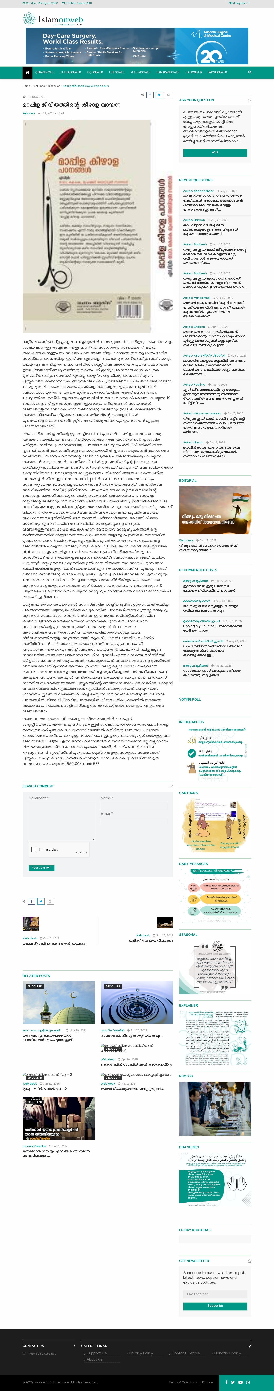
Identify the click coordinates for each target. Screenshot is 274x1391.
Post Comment (41, 868)
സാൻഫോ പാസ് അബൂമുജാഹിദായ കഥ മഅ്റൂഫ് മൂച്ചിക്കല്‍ (212, 673)
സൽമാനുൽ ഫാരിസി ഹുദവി (203, 642)
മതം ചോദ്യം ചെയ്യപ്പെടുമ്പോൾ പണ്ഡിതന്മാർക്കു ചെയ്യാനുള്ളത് (47, 1038)
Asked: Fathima (194, 385)
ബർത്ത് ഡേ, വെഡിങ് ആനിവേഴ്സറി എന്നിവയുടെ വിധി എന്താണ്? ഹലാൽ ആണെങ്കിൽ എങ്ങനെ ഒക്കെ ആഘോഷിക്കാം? (214, 310)
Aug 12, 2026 (219, 326)
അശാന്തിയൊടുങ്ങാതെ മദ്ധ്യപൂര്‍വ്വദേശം (133, 1089)
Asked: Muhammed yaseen (202, 414)
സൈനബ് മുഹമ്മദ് (196, 601)
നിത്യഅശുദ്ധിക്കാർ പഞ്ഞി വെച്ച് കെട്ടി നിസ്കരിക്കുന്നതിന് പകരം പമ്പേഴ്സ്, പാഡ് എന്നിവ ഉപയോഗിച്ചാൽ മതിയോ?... (214, 426)
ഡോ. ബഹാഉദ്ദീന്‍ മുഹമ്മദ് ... (43, 1031)
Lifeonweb (117, 72)
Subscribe (215, 1306)
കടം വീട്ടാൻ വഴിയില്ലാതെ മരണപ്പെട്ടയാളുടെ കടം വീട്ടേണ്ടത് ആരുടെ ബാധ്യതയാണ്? (210, 230)
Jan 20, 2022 (139, 1030)
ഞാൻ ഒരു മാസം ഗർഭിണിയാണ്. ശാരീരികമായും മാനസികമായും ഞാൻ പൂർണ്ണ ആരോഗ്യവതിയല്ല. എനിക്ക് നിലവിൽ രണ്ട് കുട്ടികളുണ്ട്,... (214, 339)
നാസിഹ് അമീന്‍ (112, 1031)
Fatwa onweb (217, 72)
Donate (207, 1382)
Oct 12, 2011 (51, 938)
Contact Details (186, 1353)
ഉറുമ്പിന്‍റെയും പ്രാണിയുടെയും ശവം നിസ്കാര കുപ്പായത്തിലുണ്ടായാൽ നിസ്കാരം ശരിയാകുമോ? (212, 452)
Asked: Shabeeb (195, 245)
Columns (39, 85)
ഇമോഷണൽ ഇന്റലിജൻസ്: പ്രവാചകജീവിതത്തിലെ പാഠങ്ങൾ (209, 589)
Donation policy (227, 1353)
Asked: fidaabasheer (198, 191)
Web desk (29, 113)
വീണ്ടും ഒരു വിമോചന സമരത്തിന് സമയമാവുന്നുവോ (208, 548)
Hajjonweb (194, 72)
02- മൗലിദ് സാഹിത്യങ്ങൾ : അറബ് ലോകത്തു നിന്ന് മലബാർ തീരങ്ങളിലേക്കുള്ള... (212, 651)
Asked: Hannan (194, 220)
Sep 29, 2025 (223, 580)
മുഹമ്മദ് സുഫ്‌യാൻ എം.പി (201, 621)
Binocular (54, 85)
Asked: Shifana (194, 327)
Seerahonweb (70, 72)
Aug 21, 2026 (228, 191)
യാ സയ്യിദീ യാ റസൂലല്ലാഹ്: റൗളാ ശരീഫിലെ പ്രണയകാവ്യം (210, 609)
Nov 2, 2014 (129, 1083)
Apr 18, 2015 (129, 1059)
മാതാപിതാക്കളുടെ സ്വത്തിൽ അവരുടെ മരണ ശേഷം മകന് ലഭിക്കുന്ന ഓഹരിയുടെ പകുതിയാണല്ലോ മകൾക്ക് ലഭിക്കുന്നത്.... (214, 368)
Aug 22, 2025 (223, 665)
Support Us (97, 1353)
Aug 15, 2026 (224, 297)
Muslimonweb (141, 72)
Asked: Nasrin (193, 443)
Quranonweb (44, 72)
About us (94, 1360)
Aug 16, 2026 (221, 244)
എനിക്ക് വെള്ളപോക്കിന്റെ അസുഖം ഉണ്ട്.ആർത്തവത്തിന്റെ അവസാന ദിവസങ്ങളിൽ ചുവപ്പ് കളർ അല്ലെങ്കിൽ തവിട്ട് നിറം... (213, 397)
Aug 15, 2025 (208, 540)
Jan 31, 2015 (51, 1083)
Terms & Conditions (183, 1382)
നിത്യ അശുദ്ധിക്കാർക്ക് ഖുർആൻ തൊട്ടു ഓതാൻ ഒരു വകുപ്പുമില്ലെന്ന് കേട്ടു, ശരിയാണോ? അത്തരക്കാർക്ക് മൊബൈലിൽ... (214, 257)
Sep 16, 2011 (164, 935)
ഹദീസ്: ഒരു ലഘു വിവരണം (151, 941)
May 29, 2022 (78, 1030)
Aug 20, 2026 (219, 220)
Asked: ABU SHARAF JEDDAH (204, 356)
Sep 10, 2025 (224, 601)
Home (26, 86)
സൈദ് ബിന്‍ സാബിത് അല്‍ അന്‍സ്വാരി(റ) (136, 1065)
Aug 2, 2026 (217, 442)
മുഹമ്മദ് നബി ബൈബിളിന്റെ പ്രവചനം (54, 944)
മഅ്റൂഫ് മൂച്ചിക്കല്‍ (195, 581)
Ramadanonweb (168, 72)
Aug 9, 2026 (239, 355)
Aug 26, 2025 (237, 641)
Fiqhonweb (95, 72)
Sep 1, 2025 (234, 621)
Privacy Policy (141, 1353)
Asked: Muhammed (196, 298)
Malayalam (239, 3)
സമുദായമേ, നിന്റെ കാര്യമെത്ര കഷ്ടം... (132, 1036)
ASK (215, 153)
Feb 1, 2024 (60, 1146)
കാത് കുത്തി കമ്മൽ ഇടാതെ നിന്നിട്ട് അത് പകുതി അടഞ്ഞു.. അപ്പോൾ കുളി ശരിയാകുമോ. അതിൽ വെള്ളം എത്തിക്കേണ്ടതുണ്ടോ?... (213, 203)
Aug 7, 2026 (219, 384)
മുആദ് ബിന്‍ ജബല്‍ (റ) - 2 (45, 1089)
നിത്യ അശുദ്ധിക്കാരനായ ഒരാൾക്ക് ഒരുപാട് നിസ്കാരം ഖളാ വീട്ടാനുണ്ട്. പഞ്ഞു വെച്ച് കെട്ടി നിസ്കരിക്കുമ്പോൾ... (215, 283)
